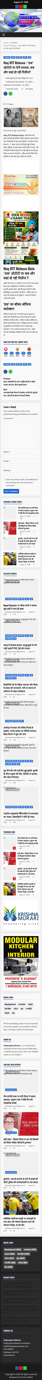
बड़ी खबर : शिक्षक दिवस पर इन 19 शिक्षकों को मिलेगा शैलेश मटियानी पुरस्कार (10, 528)
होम (18, 764)
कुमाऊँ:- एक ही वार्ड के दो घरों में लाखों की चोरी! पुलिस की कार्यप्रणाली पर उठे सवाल (10, 543)
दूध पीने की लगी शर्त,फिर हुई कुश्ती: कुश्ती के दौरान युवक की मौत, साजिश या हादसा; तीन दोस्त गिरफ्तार (21, 774)
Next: (20, 392)
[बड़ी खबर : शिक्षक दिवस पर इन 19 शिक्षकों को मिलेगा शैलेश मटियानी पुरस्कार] (21, 1124)
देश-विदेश (19, 57)
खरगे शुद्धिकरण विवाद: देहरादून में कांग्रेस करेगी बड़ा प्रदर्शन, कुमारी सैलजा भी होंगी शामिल (20, 1319)
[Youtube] (21, 6)
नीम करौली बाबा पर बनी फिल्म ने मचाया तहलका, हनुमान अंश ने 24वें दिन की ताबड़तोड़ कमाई (10, 512)
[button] (3, 34)
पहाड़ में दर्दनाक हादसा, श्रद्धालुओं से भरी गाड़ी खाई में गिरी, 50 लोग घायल (20, 646)
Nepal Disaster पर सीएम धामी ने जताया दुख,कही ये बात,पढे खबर (20, 606)
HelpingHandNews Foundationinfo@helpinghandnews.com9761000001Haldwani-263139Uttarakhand (17, 1347)
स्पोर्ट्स (14, 639)
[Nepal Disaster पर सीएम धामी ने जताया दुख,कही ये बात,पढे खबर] (21, 590)
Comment (9, 418)
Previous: (19, 381)
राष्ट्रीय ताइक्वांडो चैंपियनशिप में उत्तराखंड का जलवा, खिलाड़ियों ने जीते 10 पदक (21, 815)
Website (7, 470)
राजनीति (8, 639)
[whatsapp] (25, 6)
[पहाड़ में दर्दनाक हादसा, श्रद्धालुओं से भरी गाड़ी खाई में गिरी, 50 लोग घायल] (21, 630)
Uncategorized (10, 1004)
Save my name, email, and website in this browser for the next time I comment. (22, 482)
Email (7, 461)
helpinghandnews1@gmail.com (19, 78)
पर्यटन (25, 57)
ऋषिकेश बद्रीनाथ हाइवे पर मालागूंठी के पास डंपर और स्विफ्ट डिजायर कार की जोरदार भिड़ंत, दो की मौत (10, 558)
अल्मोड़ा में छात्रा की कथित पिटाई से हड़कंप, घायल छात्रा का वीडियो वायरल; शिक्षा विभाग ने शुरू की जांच (20, 731)
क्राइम (13, 57)
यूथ (29, 57)
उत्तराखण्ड (6, 57)
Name (7, 452)
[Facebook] (17, 6)
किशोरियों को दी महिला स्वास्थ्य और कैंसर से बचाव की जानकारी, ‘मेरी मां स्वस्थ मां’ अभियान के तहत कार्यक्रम (21, 688)
